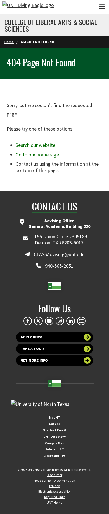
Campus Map (54, 443)
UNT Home (54, 502)
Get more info (34, 360)
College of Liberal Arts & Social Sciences (50, 25)
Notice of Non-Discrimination (54, 480)
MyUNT (54, 417)
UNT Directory (54, 436)
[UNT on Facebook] (27, 321)
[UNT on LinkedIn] (70, 321)
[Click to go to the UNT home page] (28, 7)
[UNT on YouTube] (49, 321)
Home (9, 42)
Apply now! (31, 337)
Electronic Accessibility (54, 491)
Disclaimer (54, 475)
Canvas (54, 424)
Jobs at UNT (54, 449)
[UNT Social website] (81, 321)
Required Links (54, 497)
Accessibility (54, 455)
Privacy (54, 486)
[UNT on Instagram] (60, 321)
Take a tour (32, 348)
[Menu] (102, 7)
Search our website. (36, 145)
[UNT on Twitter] (38, 321)
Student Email (54, 430)
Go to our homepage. (38, 154)
